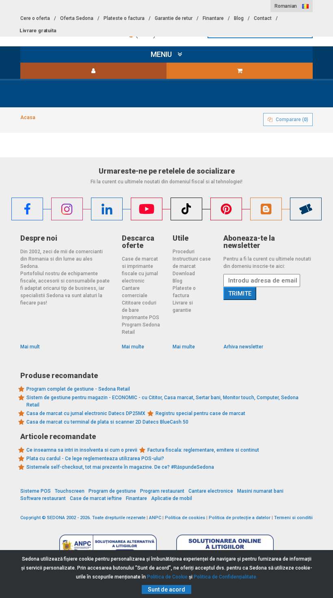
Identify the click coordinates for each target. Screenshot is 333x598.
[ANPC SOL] (225, 546)
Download (184, 273)
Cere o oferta (35, 18)
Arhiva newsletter (243, 347)
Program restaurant (162, 491)
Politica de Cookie (167, 577)
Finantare (213, 18)
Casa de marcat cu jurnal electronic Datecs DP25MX (85, 413)
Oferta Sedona (76, 18)
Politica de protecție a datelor (239, 517)
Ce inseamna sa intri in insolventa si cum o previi (81, 450)
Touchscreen (69, 491)
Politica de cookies (185, 517)
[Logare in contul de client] (93, 71)
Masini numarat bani (260, 491)
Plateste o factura (124, 18)
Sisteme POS (35, 491)
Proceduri (184, 251)
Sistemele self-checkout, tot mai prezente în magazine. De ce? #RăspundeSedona (120, 467)
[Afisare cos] (239, 71)
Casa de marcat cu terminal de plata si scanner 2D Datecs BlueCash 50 (107, 422)
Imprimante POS (140, 317)
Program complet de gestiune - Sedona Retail (78, 389)
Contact (263, 18)
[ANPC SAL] (108, 546)
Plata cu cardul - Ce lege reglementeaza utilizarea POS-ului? (95, 458)
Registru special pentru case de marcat (200, 413)
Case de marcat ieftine (96, 498)
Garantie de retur (173, 18)
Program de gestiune (112, 491)
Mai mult (30, 347)
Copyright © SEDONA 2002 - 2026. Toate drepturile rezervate (82, 517)
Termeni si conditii (293, 517)
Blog (239, 18)
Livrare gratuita (37, 30)
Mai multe (133, 347)
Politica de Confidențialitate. (225, 577)
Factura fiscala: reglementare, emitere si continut (203, 450)
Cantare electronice (210, 491)
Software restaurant (43, 498)
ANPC (155, 517)
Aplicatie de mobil (171, 498)
